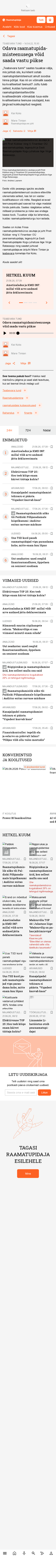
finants (28, 412)
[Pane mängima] (4, 333)
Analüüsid (17, 446)
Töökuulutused (39, 1012)
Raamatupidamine (12, 397)
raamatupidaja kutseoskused (19, 405)
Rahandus (8, 412)
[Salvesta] (52, 447)
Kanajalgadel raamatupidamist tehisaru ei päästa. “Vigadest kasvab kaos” (31, 496)
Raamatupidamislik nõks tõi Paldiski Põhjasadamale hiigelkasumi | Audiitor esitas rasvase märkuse (26, 694)
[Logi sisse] (51, 1553)
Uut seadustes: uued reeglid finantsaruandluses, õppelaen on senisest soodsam (30, 562)
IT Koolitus (9, 813)
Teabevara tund (12, 318)
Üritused (50, 26)
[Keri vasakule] (9, 303)
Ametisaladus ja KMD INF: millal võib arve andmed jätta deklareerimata (23, 288)
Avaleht (6, 26)
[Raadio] (24, 1553)
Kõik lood (19, 26)
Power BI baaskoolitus (16, 818)
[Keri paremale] (47, 303)
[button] (21, 1092)
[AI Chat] (42, 1553)
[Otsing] (33, 1553)
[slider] (17, 333)
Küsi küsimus (34, 26)
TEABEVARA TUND (12, 43)
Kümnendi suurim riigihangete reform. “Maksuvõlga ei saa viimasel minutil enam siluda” (22, 629)
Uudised (16, 533)
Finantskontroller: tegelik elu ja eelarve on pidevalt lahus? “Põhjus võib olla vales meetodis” (23, 736)
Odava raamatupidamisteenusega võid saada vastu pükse (26, 324)
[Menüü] (5, 1553)
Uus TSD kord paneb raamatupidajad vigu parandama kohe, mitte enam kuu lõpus (32, 541)
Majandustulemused (23, 467)
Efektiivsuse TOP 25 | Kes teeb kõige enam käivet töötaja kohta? (25, 475)
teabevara (8, 253)
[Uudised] (14, 1553)
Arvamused (17, 488)
